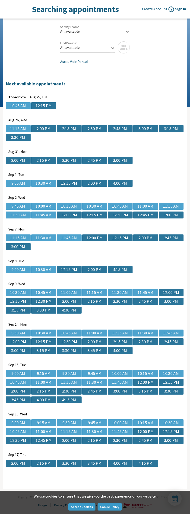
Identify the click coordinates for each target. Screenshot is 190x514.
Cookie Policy (109, 507)
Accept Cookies (82, 507)
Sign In (180, 9)
